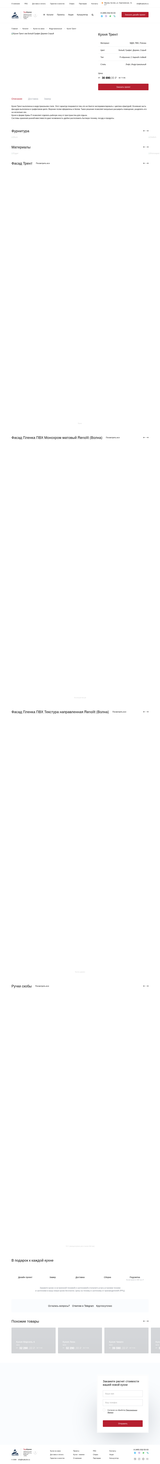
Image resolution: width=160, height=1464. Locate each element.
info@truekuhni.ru (143, 3)
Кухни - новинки (78, 1454)
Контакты (94, 3)
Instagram (139, 1459)
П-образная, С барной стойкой (133, 57)
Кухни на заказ (38, 28)
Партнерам (83, 3)
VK (135, 1459)
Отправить (122, 1423)
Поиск (92, 15)
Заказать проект (123, 87)
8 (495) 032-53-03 (108, 12)
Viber (106, 16)
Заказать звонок (114, 16)
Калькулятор (82, 15)
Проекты (61, 15)
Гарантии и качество (57, 3)
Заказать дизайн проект (135, 14)
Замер (47, 98)
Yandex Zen (143, 1459)
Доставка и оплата (38, 3)
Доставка (33, 98)
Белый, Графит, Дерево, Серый (132, 50)
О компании (15, 3)
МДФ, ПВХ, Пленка (138, 43)
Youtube (147, 1459)
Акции (70, 15)
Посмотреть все (43, 163)
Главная (14, 28)
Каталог (50, 15)
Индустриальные (55, 28)
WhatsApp (110, 16)
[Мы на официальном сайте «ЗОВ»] (35, 15)
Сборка (71, 3)
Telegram (101, 16)
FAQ (26, 3)
